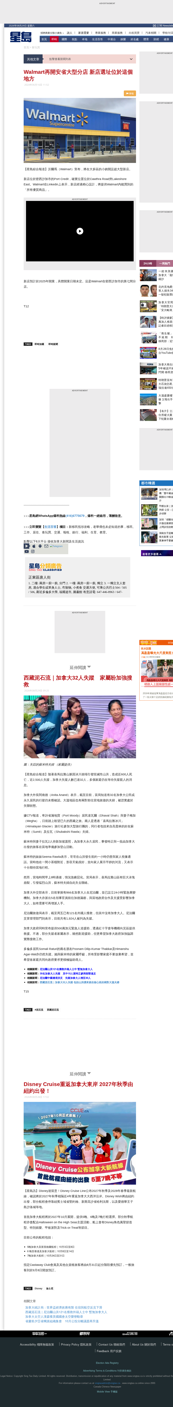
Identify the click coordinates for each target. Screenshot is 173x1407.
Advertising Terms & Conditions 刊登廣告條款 (107, 1370)
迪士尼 (49, 1288)
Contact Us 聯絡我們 (111, 1344)
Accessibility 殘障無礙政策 (37, 1344)
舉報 (131, 93)
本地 (84, 39)
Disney (38, 1288)
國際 (64, 39)
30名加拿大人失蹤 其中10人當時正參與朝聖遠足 (68, 973)
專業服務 (100, 33)
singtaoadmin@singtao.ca (107, 1383)
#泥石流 (39, 1009)
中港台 (112, 39)
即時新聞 (53, 344)
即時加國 (39, 344)
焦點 (74, 39)
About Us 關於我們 (144, 1344)
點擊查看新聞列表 (60, 59)
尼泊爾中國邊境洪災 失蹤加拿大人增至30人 (65, 978)
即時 (54, 39)
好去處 (135, 39)
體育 (146, 39)
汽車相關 (150, 33)
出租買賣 (134, 33)
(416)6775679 (75, 515)
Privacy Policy (70, 1344)
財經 (156, 39)
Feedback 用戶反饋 (109, 1351)
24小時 (148, 263)
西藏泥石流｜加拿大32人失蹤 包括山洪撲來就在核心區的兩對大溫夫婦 (79, 982)
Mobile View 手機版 (107, 1391)
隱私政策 (86, 1344)
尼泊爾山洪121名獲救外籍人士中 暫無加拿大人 (66, 969)
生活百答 (97, 39)
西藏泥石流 (53, 1009)
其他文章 (33, 59)
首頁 (44, 39)
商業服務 (117, 33)
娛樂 (123, 39)
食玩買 (36, 47)
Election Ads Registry (107, 1362)
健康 (166, 39)
